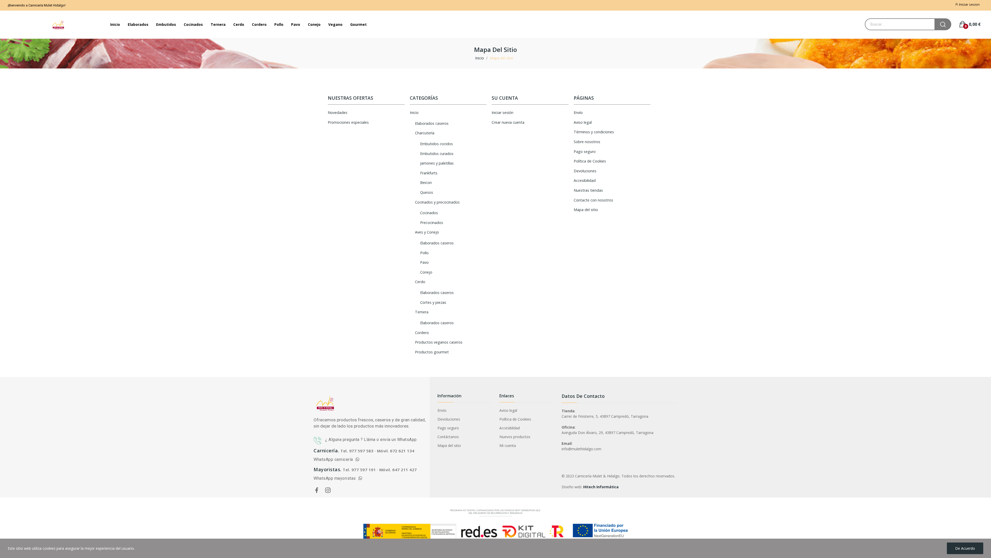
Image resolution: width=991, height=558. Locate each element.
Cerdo (420, 281)
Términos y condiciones (594, 131)
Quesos (426, 192)
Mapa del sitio (586, 209)
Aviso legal (583, 122)
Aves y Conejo (427, 232)
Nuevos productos (514, 436)
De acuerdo (965, 548)
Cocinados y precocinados (437, 202)
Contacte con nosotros (593, 200)
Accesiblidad (509, 427)
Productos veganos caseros (438, 342)
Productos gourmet (432, 352)
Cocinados (429, 212)
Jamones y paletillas (437, 163)
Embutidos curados (436, 153)
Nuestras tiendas (588, 190)
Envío (578, 112)
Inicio (414, 112)
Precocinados (431, 222)
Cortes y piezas (433, 302)
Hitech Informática (601, 486)
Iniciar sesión (502, 112)
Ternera (421, 311)
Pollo (424, 252)
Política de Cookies (590, 161)
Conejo (426, 272)
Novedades (337, 112)
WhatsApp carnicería (334, 459)
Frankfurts (428, 173)
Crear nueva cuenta (508, 122)
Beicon (426, 182)
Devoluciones (585, 170)
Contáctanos (448, 436)
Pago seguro (585, 151)
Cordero (422, 332)
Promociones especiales (348, 122)
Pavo (424, 262)
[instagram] (328, 490)
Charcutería (424, 132)
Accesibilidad (585, 180)
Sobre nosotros (587, 141)
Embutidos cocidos (436, 143)
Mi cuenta (507, 445)
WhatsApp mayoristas (336, 478)
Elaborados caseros (432, 123)
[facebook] (317, 490)
